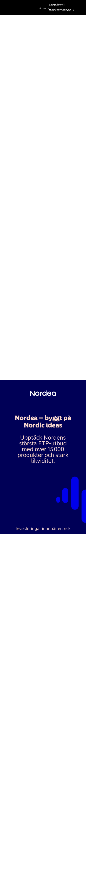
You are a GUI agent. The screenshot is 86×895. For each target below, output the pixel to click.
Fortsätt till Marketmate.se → (61, 7)
